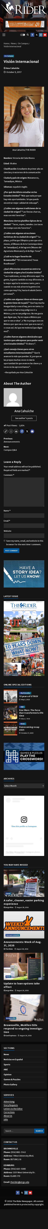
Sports (7, 1064)
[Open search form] (28, 35)
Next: (10, 448)
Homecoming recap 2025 (10, 728)
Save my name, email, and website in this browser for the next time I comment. (24, 543)
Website (7, 531)
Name (7, 510)
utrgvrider (20, 852)
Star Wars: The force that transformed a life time (10, 712)
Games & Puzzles (12, 1079)
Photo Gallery (10, 1084)
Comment (9, 475)
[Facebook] (32, 35)
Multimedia (25, 693)
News (23, 724)
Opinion (7, 1074)
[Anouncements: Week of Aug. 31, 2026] (24, 924)
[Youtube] (45, 35)
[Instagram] (41, 35)
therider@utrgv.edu (19, 1182)
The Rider (10, 852)
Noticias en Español (13, 1059)
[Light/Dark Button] (22, 34)
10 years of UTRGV (10, 696)
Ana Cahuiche (12, 68)
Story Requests (11, 1105)
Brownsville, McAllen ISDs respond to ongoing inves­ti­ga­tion (23, 1029)
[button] (4, 34)
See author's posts (24, 418)
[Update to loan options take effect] (24, 966)
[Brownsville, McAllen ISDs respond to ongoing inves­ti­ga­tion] (24, 1008)
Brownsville (11, 1018)
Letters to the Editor (13, 1108)
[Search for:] (19, 1131)
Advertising (9, 1101)
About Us (8, 1116)
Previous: (12, 440)
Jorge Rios (9, 907)
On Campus (8, 56)
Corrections (9, 1112)
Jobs (6, 1119)
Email (7, 521)
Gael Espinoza (10, 1035)
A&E (22, 707)
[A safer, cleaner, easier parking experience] (24, 883)
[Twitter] (36, 35)
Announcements (12, 935)
